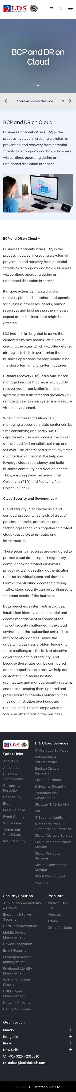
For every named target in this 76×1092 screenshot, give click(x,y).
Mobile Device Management (14, 934)
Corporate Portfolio (11, 787)
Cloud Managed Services (48, 855)
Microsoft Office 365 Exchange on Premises (53, 826)
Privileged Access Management (17, 959)
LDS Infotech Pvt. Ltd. (44, 1086)
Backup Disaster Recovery (48, 770)
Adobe (53, 920)
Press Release (14, 809)
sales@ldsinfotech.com (27, 1062)
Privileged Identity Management (17, 970)
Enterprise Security (50, 786)
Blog (7, 803)
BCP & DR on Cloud (50, 875)
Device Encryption (17, 943)
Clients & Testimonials (13, 776)
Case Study (12, 796)
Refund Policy (14, 840)
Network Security (17, 1002)
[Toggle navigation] (70, 8)
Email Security (14, 950)
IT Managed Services (51, 750)
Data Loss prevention (20, 925)
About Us (10, 760)
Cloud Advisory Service (34, 100)
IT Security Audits (49, 817)
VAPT (39, 810)
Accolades (11, 767)
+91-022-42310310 (23, 1056)
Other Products (60, 927)
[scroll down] (38, 85)
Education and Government (46, 795)
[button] (6, 100)
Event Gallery (14, 816)
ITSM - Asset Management (14, 993)
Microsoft (55, 914)
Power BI (42, 882)
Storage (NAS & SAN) (52, 804)
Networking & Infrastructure (46, 759)
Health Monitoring (17, 1008)
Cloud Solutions (48, 779)
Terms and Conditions (12, 832)
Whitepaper (12, 822)
